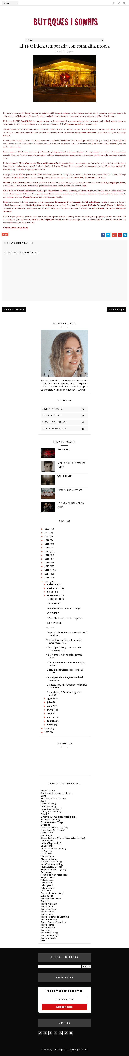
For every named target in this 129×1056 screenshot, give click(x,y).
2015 (47, 559)
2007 (47, 732)
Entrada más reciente (14, 309)
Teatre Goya (47, 906)
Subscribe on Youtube (54, 422)
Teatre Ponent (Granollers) (54, 922)
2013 (47, 566)
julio (49, 702)
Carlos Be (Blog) (48, 803)
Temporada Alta (48, 938)
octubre (51, 592)
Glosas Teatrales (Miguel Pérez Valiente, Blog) (63, 838)
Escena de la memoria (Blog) (54, 827)
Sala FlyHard (47, 885)
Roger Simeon (47, 877)
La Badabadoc (47, 846)
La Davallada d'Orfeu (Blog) (54, 848)
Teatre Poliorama (49, 919)
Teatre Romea (47, 925)
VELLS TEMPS (65, 476)
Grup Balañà (47, 840)
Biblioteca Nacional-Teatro (53, 798)
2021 (47, 536)
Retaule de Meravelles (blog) (54, 875)
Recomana (46, 872)
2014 (47, 562)
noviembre (53, 588)
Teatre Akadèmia (49, 904)
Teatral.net (46, 901)
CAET (43, 801)
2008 (47, 728)
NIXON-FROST (53, 603)
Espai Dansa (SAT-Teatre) (53, 830)
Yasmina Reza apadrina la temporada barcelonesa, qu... (63, 641)
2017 (47, 551)
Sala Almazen (47, 880)
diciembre (53, 584)
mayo (50, 710)
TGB (43, 940)
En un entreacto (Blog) (52, 822)
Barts (43, 796)
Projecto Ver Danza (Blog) (53, 869)
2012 (47, 570)
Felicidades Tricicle (55, 599)
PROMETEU (63, 449)
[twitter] (118, 3)
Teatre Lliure (47, 914)
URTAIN (50, 627)
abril (50, 713)
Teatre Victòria (48, 927)
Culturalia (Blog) (48, 806)
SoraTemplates (60, 1049)
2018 (47, 547)
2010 (47, 577)
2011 (47, 574)
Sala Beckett (47, 882)
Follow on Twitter (52, 409)
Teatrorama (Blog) (49, 935)
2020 (47, 540)
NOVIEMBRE (52, 613)
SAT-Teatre (46, 890)
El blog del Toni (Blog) (51, 811)
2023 (47, 529)
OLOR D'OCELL (53, 623)
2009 (47, 581)
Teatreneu (46, 930)
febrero (51, 721)
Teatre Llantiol (48, 911)
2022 (47, 532)
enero (50, 724)
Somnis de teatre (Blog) (52, 893)
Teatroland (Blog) (49, 932)
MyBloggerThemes (79, 1049)
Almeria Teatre (48, 790)
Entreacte (45, 825)
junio (50, 706)
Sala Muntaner (48, 888)
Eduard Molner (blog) (51, 809)
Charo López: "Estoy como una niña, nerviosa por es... (64, 648)
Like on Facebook (52, 415)
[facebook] (113, 3)
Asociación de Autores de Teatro (56, 793)
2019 (47, 544)
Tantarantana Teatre (51, 898)
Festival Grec (47, 832)
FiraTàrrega (46, 835)
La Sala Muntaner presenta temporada (64, 618)
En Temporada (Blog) (51, 819)
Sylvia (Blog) (47, 896)
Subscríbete (64, 1006)
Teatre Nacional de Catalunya (55, 917)
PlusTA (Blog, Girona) (51, 867)
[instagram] (124, 3)
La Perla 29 (46, 851)
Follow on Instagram (54, 429)
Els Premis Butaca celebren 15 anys (63, 608)
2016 (47, 555)
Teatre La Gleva (48, 909)
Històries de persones (69, 490)
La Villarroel (46, 853)
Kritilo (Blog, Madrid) (51, 843)
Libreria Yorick (47, 856)
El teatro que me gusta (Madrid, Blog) (59, 817)
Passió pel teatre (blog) (52, 864)
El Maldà (45, 814)
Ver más (81, 390)
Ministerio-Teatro (49, 859)
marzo (51, 717)
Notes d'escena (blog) (51, 861)
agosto (51, 698)
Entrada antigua (116, 309)
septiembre (54, 595)
